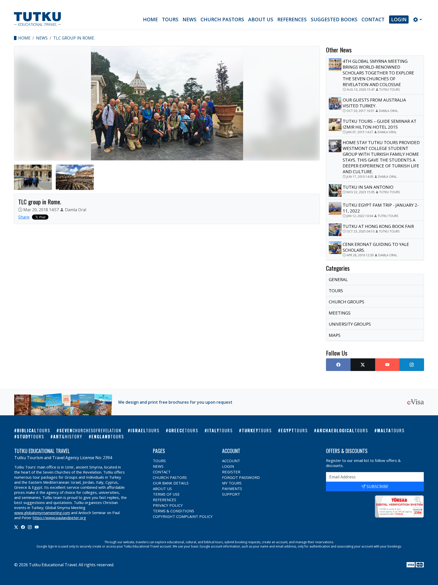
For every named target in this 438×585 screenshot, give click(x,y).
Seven (90, 430)
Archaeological (342, 430)
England (108, 437)
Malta (391, 430)
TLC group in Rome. (74, 38)
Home (150, 19)
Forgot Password (241, 477)
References (292, 19)
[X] (16, 527)
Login (399, 19)
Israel (145, 430)
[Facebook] (23, 527)
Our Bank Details (171, 482)
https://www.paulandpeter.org (59, 517)
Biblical (33, 430)
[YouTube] (37, 527)
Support (231, 494)
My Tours (232, 482)
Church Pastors (222, 19)
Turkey (257, 430)
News (189, 19)
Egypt (294, 430)
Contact (373, 19)
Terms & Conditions (173, 510)
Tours (170, 19)
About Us (260, 19)
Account (231, 460)
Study (30, 437)
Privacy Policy (168, 505)
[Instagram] (30, 527)
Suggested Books (334, 19)
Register (231, 471)
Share (23, 217)
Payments (232, 488)
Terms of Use (166, 494)
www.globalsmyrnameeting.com (42, 512)
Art (67, 437)
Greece (183, 430)
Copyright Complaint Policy (183, 516)
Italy (220, 430)
